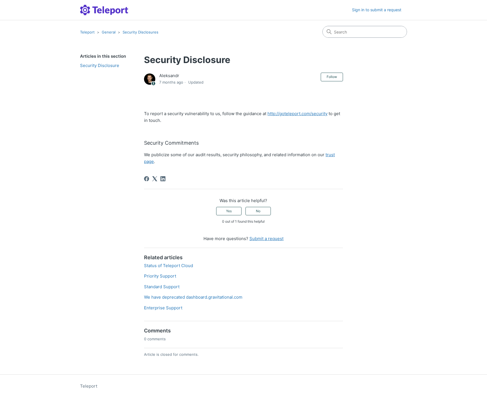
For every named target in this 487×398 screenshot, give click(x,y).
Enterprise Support (163, 307)
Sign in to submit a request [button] (376, 9)
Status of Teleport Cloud (168, 265)
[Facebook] (146, 178)
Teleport (87, 32)
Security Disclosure (99, 65)
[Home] (104, 10)
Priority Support (160, 276)
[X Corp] (154, 178)
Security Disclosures (140, 32)
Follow (332, 77)
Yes (229, 211)
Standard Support (162, 286)
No (258, 211)
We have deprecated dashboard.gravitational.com (193, 297)
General (109, 32)
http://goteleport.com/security (297, 113)
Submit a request (266, 238)
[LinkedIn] (162, 178)
